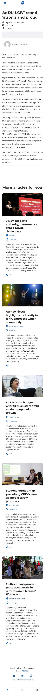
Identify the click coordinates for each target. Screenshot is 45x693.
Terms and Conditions (18, 680)
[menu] (4, 3)
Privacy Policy (29, 680)
